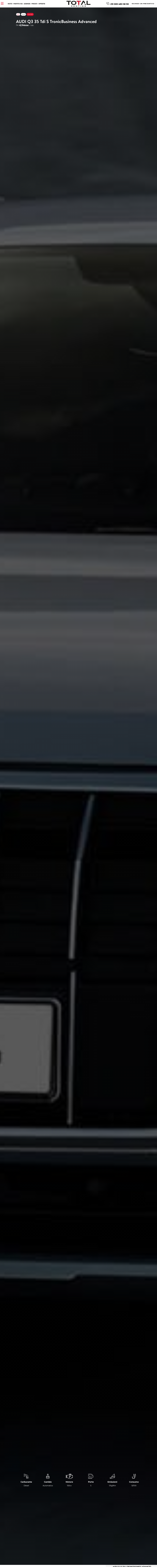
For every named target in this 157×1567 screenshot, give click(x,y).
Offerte (41, 4)
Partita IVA (18, 4)
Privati (34, 4)
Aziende (27, 4)
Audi (23, 14)
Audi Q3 (30, 14)
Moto (10, 4)
